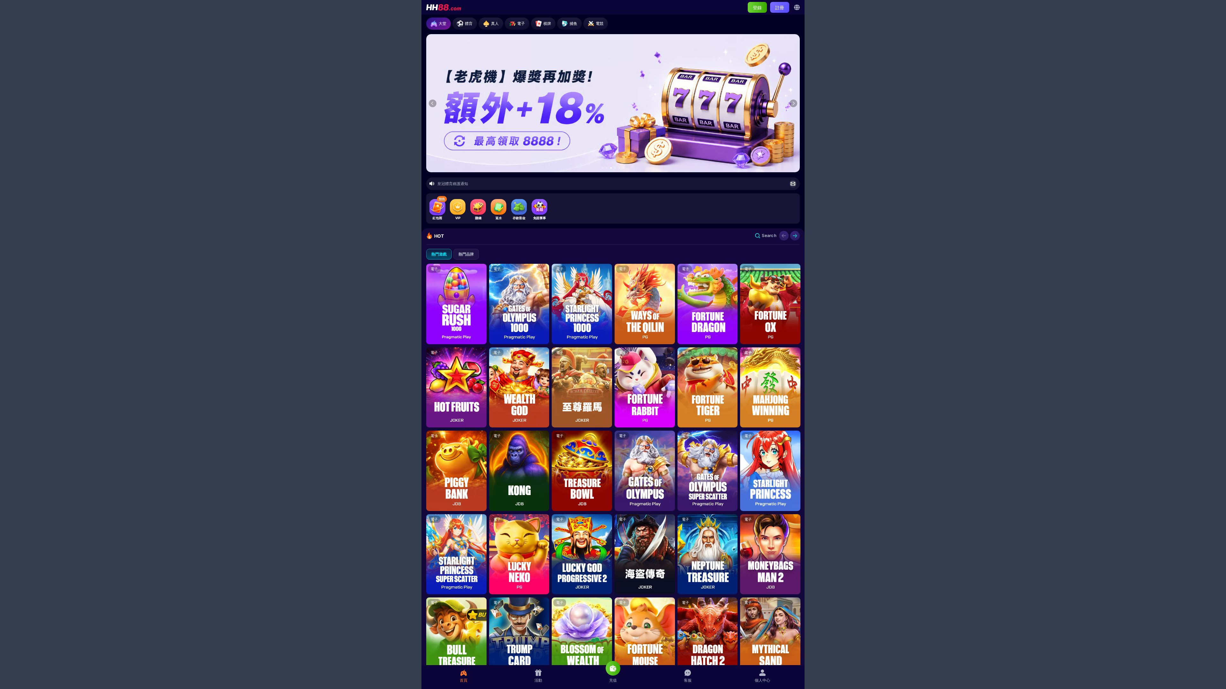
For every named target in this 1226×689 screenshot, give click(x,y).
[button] (602, 168)
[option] (613, 103)
